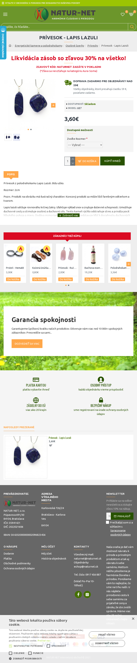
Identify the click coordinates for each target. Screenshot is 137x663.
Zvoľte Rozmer (76, 138)
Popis (11, 174)
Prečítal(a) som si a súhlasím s (121, 528)
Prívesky (92, 45)
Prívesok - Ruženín (67, 267)
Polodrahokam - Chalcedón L (120, 267)
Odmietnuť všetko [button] (106, 643)
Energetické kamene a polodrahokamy (38, 45)
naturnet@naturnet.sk (87, 558)
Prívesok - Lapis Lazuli (60, 438)
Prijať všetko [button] (106, 634)
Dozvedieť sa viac (27, 343)
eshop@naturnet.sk (86, 566)
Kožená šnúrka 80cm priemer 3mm (41, 267)
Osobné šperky (75, 45)
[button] (6, 105)
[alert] (68, 639)
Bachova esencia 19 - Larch (94, 267)
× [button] (133, 618)
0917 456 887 (93, 574)
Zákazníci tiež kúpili (67, 236)
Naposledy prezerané (19, 427)
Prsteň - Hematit (15, 267)
